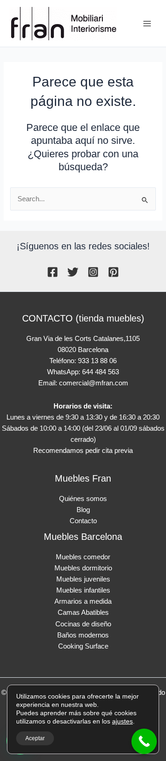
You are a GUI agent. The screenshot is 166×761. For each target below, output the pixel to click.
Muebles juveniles (83, 579)
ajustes (122, 721)
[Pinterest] (113, 272)
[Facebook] (52, 272)
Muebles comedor (83, 557)
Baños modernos (83, 635)
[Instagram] (93, 272)
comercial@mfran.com (93, 383)
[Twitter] (72, 272)
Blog (83, 510)
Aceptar (35, 738)
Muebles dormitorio (83, 568)
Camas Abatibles (83, 612)
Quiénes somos (83, 498)
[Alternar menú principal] (147, 23)
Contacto (83, 521)
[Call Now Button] (144, 741)
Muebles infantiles (83, 590)
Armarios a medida (83, 601)
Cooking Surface (83, 646)
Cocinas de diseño (83, 624)
